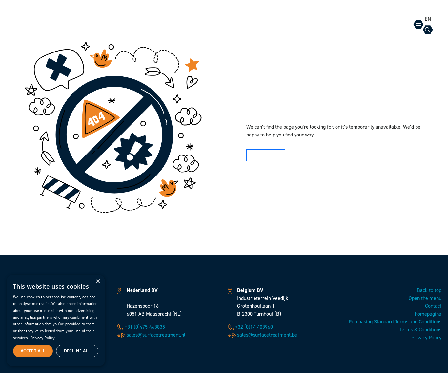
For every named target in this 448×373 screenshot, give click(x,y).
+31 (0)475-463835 (144, 326)
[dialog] (56, 320)
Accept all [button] (33, 351)
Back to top (429, 290)
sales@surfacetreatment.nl (155, 334)
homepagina (428, 313)
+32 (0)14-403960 (253, 326)
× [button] (97, 281)
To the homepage (264, 155)
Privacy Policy (426, 337)
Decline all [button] (77, 351)
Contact (433, 305)
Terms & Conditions (420, 329)
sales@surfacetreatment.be (266, 334)
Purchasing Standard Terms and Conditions (395, 321)
